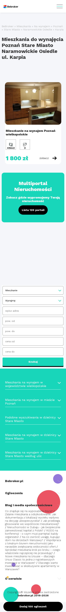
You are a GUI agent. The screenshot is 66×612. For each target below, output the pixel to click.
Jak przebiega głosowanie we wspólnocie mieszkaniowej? (32, 522)
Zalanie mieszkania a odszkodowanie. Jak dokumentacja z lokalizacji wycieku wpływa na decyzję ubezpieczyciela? (32, 517)
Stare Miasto (12, 29)
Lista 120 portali (33, 210)
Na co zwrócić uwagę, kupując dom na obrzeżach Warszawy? (32, 538)
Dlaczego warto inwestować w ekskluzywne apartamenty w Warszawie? (32, 566)
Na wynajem (42, 26)
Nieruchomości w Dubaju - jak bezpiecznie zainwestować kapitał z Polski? (32, 529)
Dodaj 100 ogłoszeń (33, 606)
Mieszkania (24, 26)
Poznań (58, 26)
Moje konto (59, 6)
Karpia (59, 29)
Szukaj (33, 361)
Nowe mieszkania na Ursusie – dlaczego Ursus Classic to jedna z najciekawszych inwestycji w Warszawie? (30, 559)
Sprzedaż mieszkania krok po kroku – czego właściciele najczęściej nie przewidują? (32, 551)
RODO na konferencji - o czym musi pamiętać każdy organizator (31, 534)
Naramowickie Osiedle (37, 29)
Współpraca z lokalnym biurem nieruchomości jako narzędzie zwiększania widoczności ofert (33, 543)
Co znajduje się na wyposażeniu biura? (29, 511)
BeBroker (8, 26)
